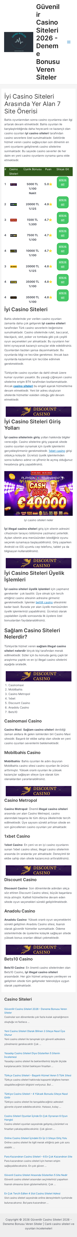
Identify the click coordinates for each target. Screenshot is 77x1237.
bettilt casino (44, 602)
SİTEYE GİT (63, 182)
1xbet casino (57, 450)
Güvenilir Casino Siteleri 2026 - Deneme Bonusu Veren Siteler (48, 42)
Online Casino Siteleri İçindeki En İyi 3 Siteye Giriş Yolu (35, 1138)
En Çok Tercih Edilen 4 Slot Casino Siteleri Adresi (32, 1193)
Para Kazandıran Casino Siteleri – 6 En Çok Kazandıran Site (38, 1156)
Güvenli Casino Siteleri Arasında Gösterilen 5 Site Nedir (35, 1175)
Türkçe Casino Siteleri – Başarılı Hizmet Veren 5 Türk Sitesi (37, 1075)
